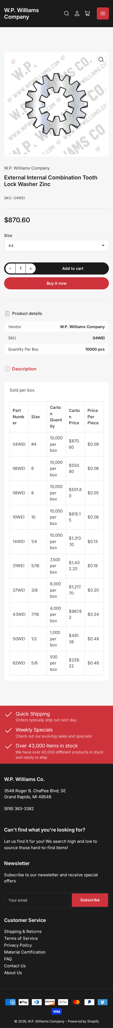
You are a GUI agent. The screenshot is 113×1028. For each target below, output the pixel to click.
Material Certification (25, 952)
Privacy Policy (18, 945)
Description (24, 369)
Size (8, 235)
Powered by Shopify (83, 1021)
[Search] (67, 13)
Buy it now (57, 283)
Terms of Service (21, 938)
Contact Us (15, 965)
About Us (13, 972)
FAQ (8, 959)
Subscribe (90, 899)
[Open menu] (103, 13)
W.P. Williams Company (21, 13)
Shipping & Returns (23, 931)
